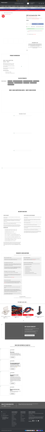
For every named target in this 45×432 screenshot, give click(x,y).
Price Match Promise (14, 419)
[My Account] (41, 3)
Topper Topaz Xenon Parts (11, 84)
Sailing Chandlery (5, 430)
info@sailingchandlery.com (5, 415)
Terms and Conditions (14, 424)
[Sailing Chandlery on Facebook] (34, 420)
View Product (12, 357)
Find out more (33, 259)
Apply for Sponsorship (14, 423)
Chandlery (9, 6)
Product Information (23, 418)
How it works (34, 34)
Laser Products (22, 6)
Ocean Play (26, 6)
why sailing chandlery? (30, 326)
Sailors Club (28, 10)
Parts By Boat (41, 6)
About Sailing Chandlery (14, 413)
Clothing (3, 6)
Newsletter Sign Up (14, 418)
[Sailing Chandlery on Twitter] (36, 420)
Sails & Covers (31, 6)
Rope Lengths (36, 6)
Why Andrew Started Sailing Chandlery (29, 335)
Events (21, 414)
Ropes (6, 6)
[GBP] (39, 3)
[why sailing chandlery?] (11, 331)
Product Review (22, 419)
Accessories (13, 6)
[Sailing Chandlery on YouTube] (38, 420)
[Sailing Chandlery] (4, 2)
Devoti (18, 6)
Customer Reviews (14, 414)
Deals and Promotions (23, 413)
